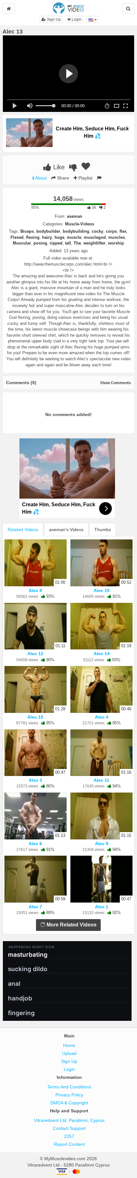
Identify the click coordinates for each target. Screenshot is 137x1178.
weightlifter (94, 243)
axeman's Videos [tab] (66, 529)
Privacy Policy (69, 1094)
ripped (56, 243)
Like (58, 167)
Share (62, 177)
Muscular (22, 243)
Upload (69, 1053)
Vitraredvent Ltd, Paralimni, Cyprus (69, 1120)
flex (122, 231)
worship (116, 243)
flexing (33, 237)
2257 (69, 1136)
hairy (47, 237)
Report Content (69, 1144)
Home (69, 1045)
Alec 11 (101, 780)
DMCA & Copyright (69, 1102)
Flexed (17, 237)
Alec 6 (35, 843)
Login (76, 19)
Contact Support (69, 1128)
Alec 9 (101, 843)
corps (111, 231)
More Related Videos (71, 924)
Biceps (27, 231)
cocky (97, 231)
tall (68, 243)
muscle (74, 237)
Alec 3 (35, 780)
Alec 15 (35, 717)
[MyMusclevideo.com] (68, 7)
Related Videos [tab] (23, 529)
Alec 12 (35, 653)
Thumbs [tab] (102, 529)
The (77, 243)
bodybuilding (76, 231)
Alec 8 (35, 590)
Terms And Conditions (69, 1086)
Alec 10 (102, 590)
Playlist (84, 177)
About (40, 177)
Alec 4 (101, 717)
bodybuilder (48, 231)
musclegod (95, 237)
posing (40, 243)
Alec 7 (35, 906)
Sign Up (53, 19)
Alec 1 (101, 906)
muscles (116, 237)
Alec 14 (102, 653)
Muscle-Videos (79, 224)
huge (59, 237)
